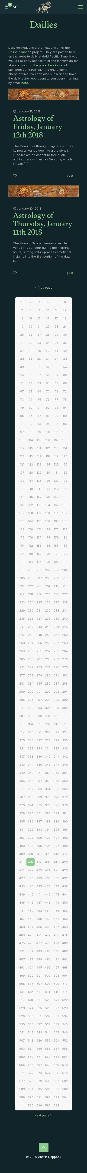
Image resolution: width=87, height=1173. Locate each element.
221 (56, 594)
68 (30, 391)
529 (22, 1016)
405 (39, 846)
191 (56, 553)
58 (48, 375)
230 (30, 610)
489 (39, 959)
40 (48, 351)
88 (48, 416)
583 (22, 1089)
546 (65, 1032)
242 (30, 626)
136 (47, 480)
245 (56, 626)
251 (56, 635)
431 (56, 878)
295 (22, 699)
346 (48, 764)
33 (39, 342)
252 (65, 635)
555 (39, 1048)
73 (22, 399)
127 (21, 472)
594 (65, 1097)
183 (39, 545)
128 (30, 472)
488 (30, 959)
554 (30, 1048)
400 (48, 837)
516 (64, 992)
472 (48, 935)
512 (30, 992)
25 (22, 334)
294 (65, 691)
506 (30, 983)
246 (65, 626)
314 (30, 724)
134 (30, 480)
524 (30, 1008)
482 (30, 951)
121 (22, 464)
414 (64, 854)
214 (47, 586)
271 (21, 667)
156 (64, 505)
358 (48, 781)
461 (56, 919)
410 (30, 854)
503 (56, 975)
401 (56, 837)
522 (65, 1000)
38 (30, 351)
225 (39, 602)
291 (39, 691)
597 (48, 1105)
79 (22, 407)
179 (56, 537)
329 (56, 740)
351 (39, 773)
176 (30, 537)
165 (39, 521)
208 (48, 578)
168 (64, 521)
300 (65, 699)
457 (22, 919)
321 (39, 732)
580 (48, 1081)
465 (39, 927)
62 (30, 383)
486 (65, 951)
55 (22, 375)
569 (56, 1065)
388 (48, 821)
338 (30, 756)
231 (39, 610)
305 (56, 708)
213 (39, 586)
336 (65, 748)
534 (65, 1016)
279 (39, 675)
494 (30, 967)
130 (47, 472)
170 (30, 529)
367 (22, 797)
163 (21, 521)
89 (56, 416)
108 (64, 440)
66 (65, 383)
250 (48, 635)
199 (21, 570)
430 (48, 878)
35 (56, 342)
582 (65, 1081)
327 (39, 740)
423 (39, 870)
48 (65, 359)
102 (64, 432)
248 (30, 635)
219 (39, 594)
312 (64, 716)
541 (21, 1032)
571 (21, 1073)
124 (47, 464)
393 (39, 829)
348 (65, 764)
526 (48, 1008)
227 (56, 602)
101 (56, 432)
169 (21, 529)
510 (64, 983)
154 (47, 505)
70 (48, 391)
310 (47, 716)
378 (65, 805)
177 (39, 537)
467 (56, 927)
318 (64, 724)
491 (56, 959)
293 (56, 691)
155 (56, 505)
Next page (42, 1115)
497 (56, 967)
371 (56, 797)
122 (30, 464)
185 (56, 545)
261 (39, 651)
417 (39, 862)
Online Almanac (19, 52)
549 (39, 1040)
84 (65, 407)
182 (30, 545)
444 (65, 894)
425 (56, 870)
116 (31, 456)
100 (47, 432)
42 (65, 351)
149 (56, 497)
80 (30, 407)
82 (48, 407)
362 (30, 789)
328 (48, 740)
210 (64, 578)
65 (56, 383)
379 (22, 813)
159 (39, 513)
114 (65, 448)
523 (22, 1008)
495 (39, 967)
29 (56, 334)
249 (39, 635)
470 (30, 935)
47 (56, 359)
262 (48, 651)
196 (47, 562)
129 (39, 472)
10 (47, 310)
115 (22, 456)
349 (22, 773)
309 (39, 716)
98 (30, 432)
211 (22, 586)
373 (22, 805)
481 (21, 951)
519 (39, 1000)
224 (30, 602)
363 (39, 789)
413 (56, 854)
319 (21, 732)
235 (22, 618)
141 (39, 489)
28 (48, 334)
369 (39, 797)
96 (65, 424)
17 (56, 318)
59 (56, 375)
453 (39, 910)
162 (64, 513)
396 (65, 829)
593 (56, 1097)
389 (56, 821)
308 (30, 716)
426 (65, 870)
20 (30, 326)
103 (21, 440)
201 (39, 570)
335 (56, 748)
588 (65, 1089)
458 (30, 919)
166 (47, 521)
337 (22, 756)
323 (56, 732)
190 (47, 553)
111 (39, 448)
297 (39, 699)
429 (39, 878)
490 (48, 959)
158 (30, 513)
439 (22, 894)
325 (22, 740)
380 (30, 813)
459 (39, 919)
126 (64, 464)
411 (39, 854)
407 (56, 846)
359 (56, 781)
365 (56, 789)
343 (22, 764)
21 (39, 326)
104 (30, 440)
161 (56, 513)
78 (65, 399)
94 (48, 424)
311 (56, 716)
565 (22, 1065)
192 (64, 553)
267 (39, 659)
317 (56, 724)
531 (39, 1016)
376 (48, 805)
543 (39, 1032)
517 (21, 1000)
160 (47, 513)
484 (48, 951)
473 (56, 935)
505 (22, 983)
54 (65, 367)
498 (65, 967)
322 (48, 732)
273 (39, 667)
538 (48, 1024)
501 (39, 975)
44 (30, 359)
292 (48, 691)
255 (39, 643)
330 (65, 740)
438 (65, 886)
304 (48, 708)
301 (21, 708)
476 (30, 943)
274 (47, 667)
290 (30, 691)
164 (30, 521)
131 (56, 472)
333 (39, 748)
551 (56, 1040)
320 (30, 732)
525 (39, 1008)
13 (21, 318)
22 (48, 326)
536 (30, 1024)
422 (30, 870)
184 (47, 545)
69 (39, 391)
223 (22, 602)
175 (21, 537)
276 (65, 667)
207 (39, 578)
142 (47, 489)
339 (39, 756)
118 (48, 456)
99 (39, 432)
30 (65, 334)
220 (48, 594)
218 (30, 594)
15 (39, 318)
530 (30, 1016)
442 (48, 894)
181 (22, 545)
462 (65, 919)
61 (21, 383)
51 (39, 367)
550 (48, 1040)
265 (22, 659)
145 (21, 497)
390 (65, 821)
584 (30, 1089)
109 (21, 448)
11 (56, 310)
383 (56, 813)
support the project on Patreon (43, 65)
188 (30, 553)
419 (56, 862)
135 (39, 480)
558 (65, 1048)
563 (56, 1056)
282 (65, 675)
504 (65, 975)
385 (22, 821)
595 (30, 1105)
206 (30, 578)
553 (22, 1048)
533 (56, 1016)
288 (65, 683)
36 (65, 342)
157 (21, 513)
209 (56, 578)
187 (21, 553)
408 (65, 846)
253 (22, 643)
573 (39, 1073)
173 (56, 529)
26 (30, 334)
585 (39, 1089)
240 (65, 618)
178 (47, 537)
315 (39, 724)
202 (48, 570)
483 (39, 951)
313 (21, 724)
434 (30, 886)
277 (22, 675)
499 (22, 975)
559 (22, 1056)
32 (30, 342)
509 (56, 983)
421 (21, 870)
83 (56, 407)
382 (48, 813)
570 (65, 1065)
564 (65, 1056)
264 (65, 651)
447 (39, 902)
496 (48, 967)
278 (30, 675)
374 (30, 805)
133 (21, 480)
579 (39, 1081)
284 (30, 683)
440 (30, 894)
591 (39, 1097)
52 (48, 367)
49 (22, 367)
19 (21, 326)
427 (22, 878)
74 (30, 399)
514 (47, 992)
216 (64, 586)
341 (56, 756)
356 (30, 781)
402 (65, 837)
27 (39, 334)
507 (39, 983)
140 (30, 489)
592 (48, 1097)
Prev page (45, 287)
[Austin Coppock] (43, 7)
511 (22, 992)
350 (30, 773)
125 (56, 464)
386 (30, 821)
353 (56, 773)
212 (30, 586)
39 (39, 351)
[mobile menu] (81, 7)
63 (39, 383)
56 (30, 375)
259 (22, 651)
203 (56, 570)
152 (30, 505)
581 (56, 1081)
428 (30, 878)
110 (31, 448)
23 (56, 326)
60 (65, 375)
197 (56, 562)
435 (39, 886)
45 (39, 359)
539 (56, 1024)
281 (56, 675)
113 (56, 448)
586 (48, 1089)
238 (48, 618)
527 (56, 1008)
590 (30, 1097)
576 (65, 1073)
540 (65, 1024)
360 (65, 781)
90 (65, 416)
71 (56, 391)
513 (39, 992)
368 (30, 797)
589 (22, 1097)
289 (22, 691)
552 (65, 1040)
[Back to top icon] (43, 1147)
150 (64, 497)
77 (56, 399)
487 (22, 959)
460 (48, 919)
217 (21, 594)
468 (65, 927)
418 (47, 862)
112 (48, 448)
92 (30, 424)
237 (39, 618)
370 (48, 797)
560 (30, 1056)
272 (30, 667)
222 (65, 594)
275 (56, 667)
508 (48, 983)
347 (56, 764)
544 (48, 1032)
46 (48, 359)
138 (64, 480)
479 (56, 943)
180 (64, 537)
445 (22, 902)
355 (22, 781)
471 (39, 935)
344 (30, 764)
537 (39, 1024)
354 (65, 773)
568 (48, 1065)
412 (47, 854)
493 (22, 967)
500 (30, 975)
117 (39, 456)
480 (65, 943)
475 (22, 943)
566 (30, 1065)
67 (22, 391)
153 (39, 505)
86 (30, 416)
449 (56, 902)
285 (39, 683)
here (24, 83)
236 (30, 618)
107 (56, 440)
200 (30, 570)
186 (64, 545)
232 (48, 610)
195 (39, 562)
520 (48, 1000)
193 (21, 562)
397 (22, 837)
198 (64, 562)
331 (21, 748)
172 (47, 529)
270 (65, 659)
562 (48, 1056)
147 (39, 497)
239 (56, 618)
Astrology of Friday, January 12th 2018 (37, 128)
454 (48, 910)
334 (48, 748)
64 (48, 383)
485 (56, 951)
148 (47, 497)
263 (56, 651)
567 (39, 1065)
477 (39, 943)
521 (56, 1000)
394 (48, 829)
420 (65, 862)
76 (48, 399)
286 (48, 683)
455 (56, 910)
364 (48, 789)
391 (21, 829)
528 (65, 1008)
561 (39, 1056)
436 (48, 886)
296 (30, 699)
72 (65, 391)
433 (22, 886)
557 (56, 1048)
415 (21, 862)
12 (64, 310)
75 (39, 399)
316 (47, 724)
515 (56, 992)
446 (30, 902)
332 (30, 748)
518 (30, 1000)
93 (39, 424)
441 (39, 894)
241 (21, 626)
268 (48, 659)
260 (30, 651)
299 (56, 699)
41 (56, 351)
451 (21, 910)
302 (30, 708)
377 (56, 805)
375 (39, 805)
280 (48, 675)
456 (65, 910)
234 (65, 610)
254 (30, 643)
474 (65, 935)
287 (56, 683)
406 (48, 846)
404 (30, 846)
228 (65, 602)
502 (48, 975)
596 (39, 1105)
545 (56, 1032)
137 (56, 480)
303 (39, 708)
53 (56, 367)
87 (39, 416)
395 (56, 829)
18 (64, 318)
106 (47, 440)
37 (22, 351)
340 (48, 756)
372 (65, 797)
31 (21, 342)
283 (22, 683)
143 (56, 489)
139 (21, 489)
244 (48, 626)
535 (22, 1024)
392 (30, 829)
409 (22, 854)
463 (22, 927)
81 (39, 407)
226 (48, 602)
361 (21, 789)
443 (56, 894)
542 (30, 1032)
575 (56, 1073)
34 (48, 342)
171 (39, 529)
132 (64, 472)
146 (30, 497)
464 (30, 927)
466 (48, 927)
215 (56, 586)
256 (48, 643)
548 (30, 1040)
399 (39, 837)
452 (30, 910)
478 (48, 943)
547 (22, 1040)
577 (22, 1081)
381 (39, 813)
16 (47, 318)
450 (65, 902)
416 (30, 862)
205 (22, 578)
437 (56, 886)
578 (30, 1081)
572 (30, 1073)
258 (65, 643)
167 (56, 521)
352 (48, 773)
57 (39, 375)
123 (39, 464)
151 (22, 505)
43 (22, 359)
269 (56, 659)
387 (39, 821)
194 (30, 562)
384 (65, 813)
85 (22, 416)
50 (30, 367)
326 (30, 740)
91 (21, 424)
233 (56, 610)
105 (39, 440)
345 (39, 764)
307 (22, 716)
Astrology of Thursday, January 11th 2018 (42, 225)
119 (56, 456)
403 (22, 846)
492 (65, 959)
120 (64, 456)
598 (56, 1105)
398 (30, 837)
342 (65, 756)
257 (56, 643)
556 (48, 1048)
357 (39, 781)
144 (64, 489)
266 (30, 659)
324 (65, 732)
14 (30, 318)
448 (48, 902)
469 (22, 935)
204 (65, 570)
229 (22, 610)
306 (65, 708)
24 (65, 326)
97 (22, 432)
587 (56, 1089)
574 (47, 1073)
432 (65, 878)
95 (56, 424)
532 (48, 1016)
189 (39, 553)
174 (65, 529)
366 (65, 789)
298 (48, 699)
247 (22, 635)
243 (39, 626)
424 (48, 870)
